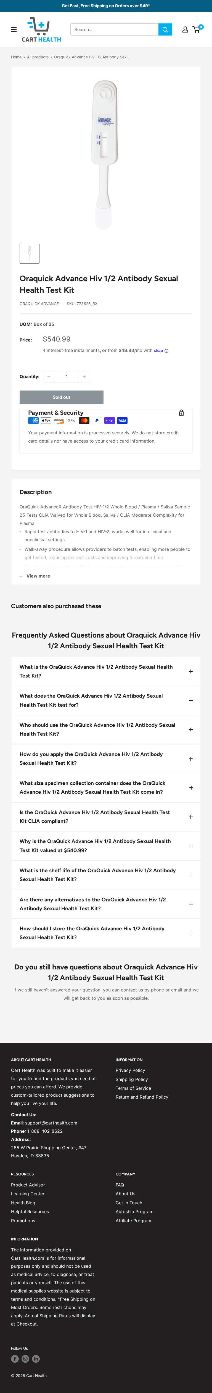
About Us (125, 1193)
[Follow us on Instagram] (25, 1359)
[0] (196, 29)
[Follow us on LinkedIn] (36, 1359)
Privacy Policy (130, 1070)
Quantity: (29, 376)
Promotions (23, 1220)
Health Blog (23, 1202)
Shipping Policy (132, 1079)
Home (16, 57)
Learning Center (27, 1193)
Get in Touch (129, 1202)
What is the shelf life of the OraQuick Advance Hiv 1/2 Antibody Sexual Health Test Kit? (98, 874)
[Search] (165, 29)
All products (38, 57)
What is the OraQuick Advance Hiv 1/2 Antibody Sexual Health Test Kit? (96, 671)
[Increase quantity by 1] (84, 377)
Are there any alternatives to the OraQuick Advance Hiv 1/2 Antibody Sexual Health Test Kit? (93, 904)
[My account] (185, 29)
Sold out (61, 397)
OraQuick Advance (39, 303)
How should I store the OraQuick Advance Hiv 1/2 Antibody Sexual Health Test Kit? (92, 933)
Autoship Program (134, 1211)
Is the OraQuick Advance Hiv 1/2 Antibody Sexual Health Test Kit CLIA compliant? (95, 816)
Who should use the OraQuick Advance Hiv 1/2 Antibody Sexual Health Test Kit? (97, 729)
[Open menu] (14, 29)
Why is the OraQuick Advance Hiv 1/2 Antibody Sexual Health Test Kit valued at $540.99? (95, 845)
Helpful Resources (30, 1211)
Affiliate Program (133, 1220)
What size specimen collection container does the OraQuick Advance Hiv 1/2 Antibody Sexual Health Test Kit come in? (92, 787)
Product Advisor (28, 1185)
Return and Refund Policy (142, 1097)
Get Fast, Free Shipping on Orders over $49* (106, 5)
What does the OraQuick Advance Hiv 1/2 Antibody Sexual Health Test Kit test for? (91, 700)
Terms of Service (133, 1088)
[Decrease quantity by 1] (49, 377)
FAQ (120, 1185)
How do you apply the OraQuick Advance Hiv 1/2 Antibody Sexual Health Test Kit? (91, 758)
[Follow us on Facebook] (15, 1359)
